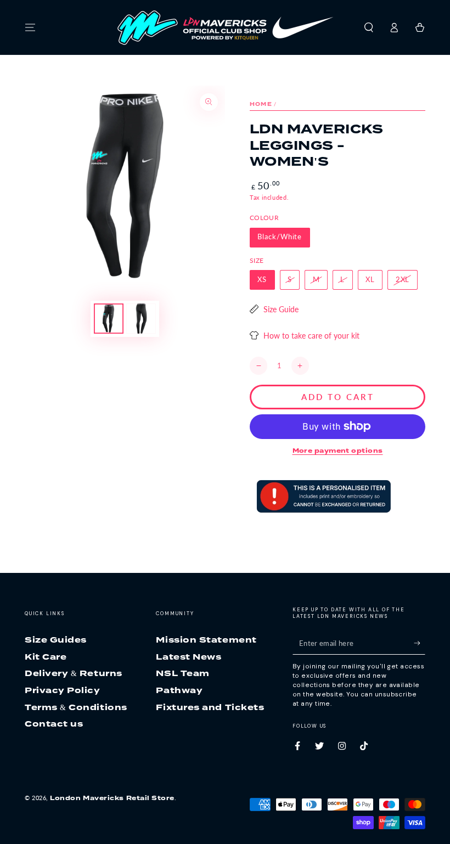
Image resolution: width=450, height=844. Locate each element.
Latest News (188, 656)
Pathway (179, 690)
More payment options (337, 450)
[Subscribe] (419, 643)
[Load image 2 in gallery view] (141, 318)
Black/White (279, 237)
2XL (403, 279)
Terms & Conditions (76, 707)
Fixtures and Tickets (210, 707)
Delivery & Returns (73, 673)
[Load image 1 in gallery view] (108, 318)
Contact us (54, 723)
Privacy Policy (62, 690)
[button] (368, 27)
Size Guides (56, 639)
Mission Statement (206, 639)
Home (261, 104)
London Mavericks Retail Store (112, 798)
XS (262, 279)
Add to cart (337, 397)
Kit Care (45, 656)
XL (370, 279)
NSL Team (182, 673)
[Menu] (30, 27)
